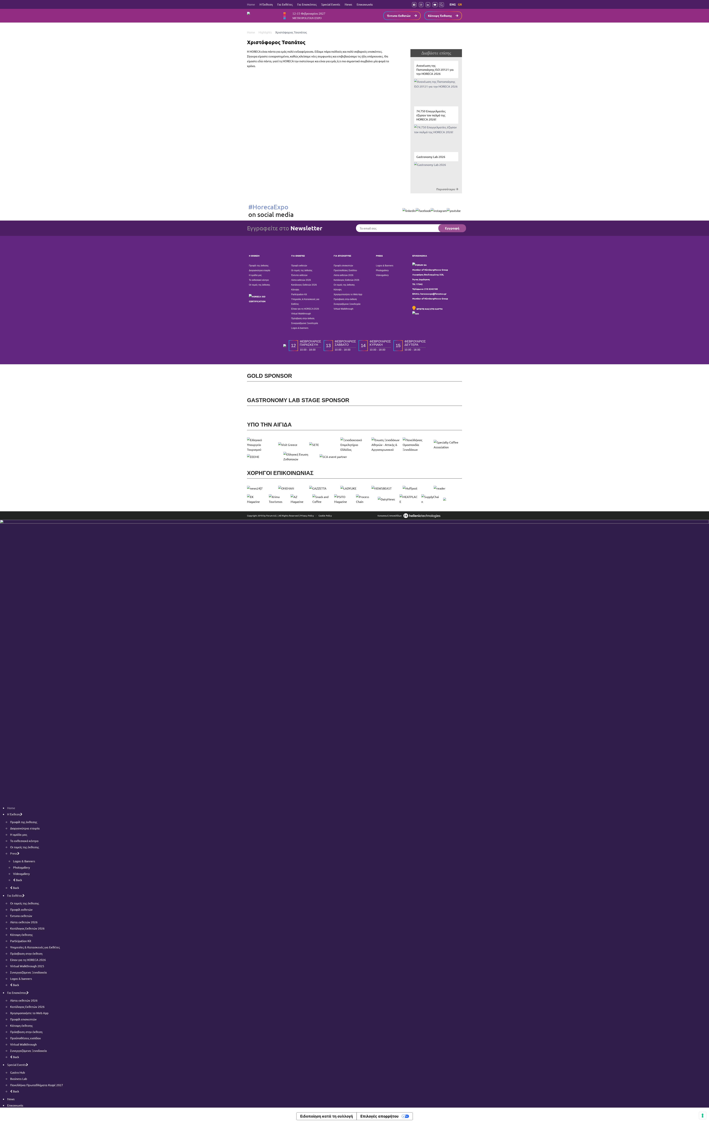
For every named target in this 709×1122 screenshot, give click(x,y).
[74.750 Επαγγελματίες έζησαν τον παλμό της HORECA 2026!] (436, 127)
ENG (453, 4)
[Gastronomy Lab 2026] (436, 169)
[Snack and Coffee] (321, 499)
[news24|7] (261, 488)
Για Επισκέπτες (307, 4)
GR (460, 4)
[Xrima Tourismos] (278, 499)
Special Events (330, 4)
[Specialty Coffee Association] (448, 444)
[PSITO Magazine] (343, 499)
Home (251, 4)
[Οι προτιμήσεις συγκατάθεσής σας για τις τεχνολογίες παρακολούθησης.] (702, 1115)
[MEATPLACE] (409, 499)
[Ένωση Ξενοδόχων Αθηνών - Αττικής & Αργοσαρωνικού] (385, 444)
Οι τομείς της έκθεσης (259, 285)
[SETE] (323, 444)
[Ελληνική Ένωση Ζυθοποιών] (300, 456)
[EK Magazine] (256, 499)
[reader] (448, 488)
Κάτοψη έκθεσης (21, 934)
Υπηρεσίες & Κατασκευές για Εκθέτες (305, 301)
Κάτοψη (295, 289)
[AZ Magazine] (300, 499)
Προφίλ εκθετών (299, 265)
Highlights (265, 32)
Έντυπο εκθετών (299, 275)
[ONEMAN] (292, 488)
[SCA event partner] (336, 456)
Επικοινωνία (365, 4)
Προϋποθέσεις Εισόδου (345, 270)
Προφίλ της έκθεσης (259, 265)
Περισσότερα (446, 189)
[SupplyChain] (430, 499)
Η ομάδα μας (255, 275)
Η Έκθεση (266, 4)
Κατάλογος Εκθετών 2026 (304, 285)
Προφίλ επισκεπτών (343, 265)
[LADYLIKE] (354, 488)
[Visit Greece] (292, 444)
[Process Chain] (365, 499)
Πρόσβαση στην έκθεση (302, 318)
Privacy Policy (307, 515)
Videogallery (382, 275)
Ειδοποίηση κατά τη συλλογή (326, 1116)
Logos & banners (299, 328)
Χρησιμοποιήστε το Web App (348, 294)
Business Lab (18, 1078)
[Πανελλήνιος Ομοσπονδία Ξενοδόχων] (417, 444)
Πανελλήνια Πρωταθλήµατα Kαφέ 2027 (36, 1085)
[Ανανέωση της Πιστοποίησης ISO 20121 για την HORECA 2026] (436, 82)
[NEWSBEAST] (385, 488)
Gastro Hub (17, 1072)
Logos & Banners (384, 265)
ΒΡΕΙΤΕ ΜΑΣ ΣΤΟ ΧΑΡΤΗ (430, 308)
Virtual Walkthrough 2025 (27, 966)
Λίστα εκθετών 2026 (301, 280)
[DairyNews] (387, 499)
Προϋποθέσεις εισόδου (25, 1038)
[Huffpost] (417, 488)
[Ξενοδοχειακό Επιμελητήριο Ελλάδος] (354, 444)
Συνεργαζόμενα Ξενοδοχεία (304, 323)
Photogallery (382, 270)
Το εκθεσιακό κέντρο (259, 280)
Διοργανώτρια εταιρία (259, 270)
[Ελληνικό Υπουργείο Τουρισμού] (261, 444)
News (348, 4)
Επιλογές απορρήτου (379, 1116)
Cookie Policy (325, 515)
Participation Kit (299, 294)
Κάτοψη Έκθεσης (440, 16)
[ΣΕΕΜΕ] (263, 456)
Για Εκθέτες (285, 4)
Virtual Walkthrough (301, 313)
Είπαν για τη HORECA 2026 (305, 309)
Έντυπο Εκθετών (399, 16)
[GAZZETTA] (323, 488)
